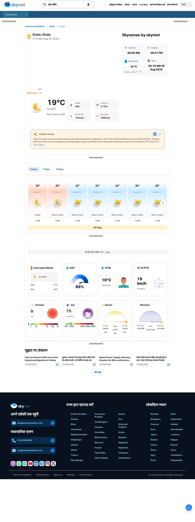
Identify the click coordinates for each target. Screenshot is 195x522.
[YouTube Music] (30, 463)
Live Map (143, 4)
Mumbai (155, 414)
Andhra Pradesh (79, 414)
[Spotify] (18, 463)
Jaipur (154, 434)
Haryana (99, 427)
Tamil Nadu (100, 453)
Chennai (155, 424)
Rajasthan (123, 447)
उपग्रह (134, 4)
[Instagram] (47, 463)
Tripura (74, 455)
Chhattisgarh (101, 422)
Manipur (122, 437)
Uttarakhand (124, 458)
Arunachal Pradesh (100, 415)
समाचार (127, 4)
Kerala (121, 432)
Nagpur (174, 439)
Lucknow (175, 434)
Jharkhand (76, 429)
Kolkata (174, 424)
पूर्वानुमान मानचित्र (115, 4)
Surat (173, 450)
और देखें (97, 372)
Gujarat (74, 419)
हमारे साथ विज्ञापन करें (157, 4)
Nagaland (123, 442)
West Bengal (77, 460)
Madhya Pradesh (79, 434)
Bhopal (174, 445)
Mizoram (99, 442)
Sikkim (74, 450)
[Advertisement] (73, 64)
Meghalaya (76, 439)
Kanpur (154, 439)
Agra (153, 455)
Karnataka (99, 432)
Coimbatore (176, 455)
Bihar (73, 424)
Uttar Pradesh (101, 458)
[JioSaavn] (24, 463)
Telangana (123, 453)
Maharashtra (101, 437)
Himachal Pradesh (122, 425)
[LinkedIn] (36, 463)
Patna (153, 450)
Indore (154, 445)
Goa (120, 419)
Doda (52, 26)
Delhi (173, 414)
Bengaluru (156, 419)
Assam (121, 414)
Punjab (98, 447)
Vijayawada (176, 460)
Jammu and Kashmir (35, 26)
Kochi (153, 460)
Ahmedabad (177, 429)
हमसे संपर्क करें (172, 4)
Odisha (74, 445)
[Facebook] (41, 463)
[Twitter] (53, 463)
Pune (153, 429)
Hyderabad (176, 419)
